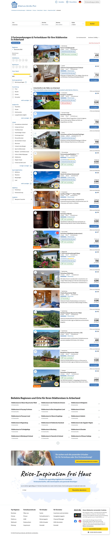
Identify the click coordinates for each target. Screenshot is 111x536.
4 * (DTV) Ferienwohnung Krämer (70, 253)
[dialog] (95, 520)
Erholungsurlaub (23, 135)
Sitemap (13, 525)
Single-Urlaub (23, 159)
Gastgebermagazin (59, 516)
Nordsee (13, 513)
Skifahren (23, 172)
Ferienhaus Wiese (65, 114)
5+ (26, 60)
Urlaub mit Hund (23, 127)
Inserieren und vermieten (61, 513)
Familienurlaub (23, 129)
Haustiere (23, 106)
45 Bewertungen (71, 217)
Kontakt (42, 525)
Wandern (23, 175)
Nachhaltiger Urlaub (23, 132)
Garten (23, 94)
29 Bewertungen (71, 256)
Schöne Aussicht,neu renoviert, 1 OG (71, 333)
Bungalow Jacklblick (66, 94)
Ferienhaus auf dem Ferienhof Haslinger (72, 134)
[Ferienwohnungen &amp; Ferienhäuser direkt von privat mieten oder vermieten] (23, 6)
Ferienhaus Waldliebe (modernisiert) (71, 233)
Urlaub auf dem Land (23, 162)
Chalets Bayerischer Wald (68, 293)
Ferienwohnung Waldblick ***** (69, 154)
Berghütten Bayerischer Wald (69, 352)
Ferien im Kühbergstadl (67, 48)
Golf (23, 180)
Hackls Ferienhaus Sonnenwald (69, 174)
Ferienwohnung (23, 192)
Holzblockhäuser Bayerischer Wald (71, 313)
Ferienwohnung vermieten (92, 2)
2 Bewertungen (70, 70)
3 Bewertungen (70, 97)
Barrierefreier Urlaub (23, 140)
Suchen (92, 23)
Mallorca (13, 519)
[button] (95, 532)
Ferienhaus (23, 189)
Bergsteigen (23, 177)
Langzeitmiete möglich (23, 115)
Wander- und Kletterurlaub (23, 151)
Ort (13, 22)
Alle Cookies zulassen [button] (95, 529)
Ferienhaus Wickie (66, 213)
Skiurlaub (23, 143)
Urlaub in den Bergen (23, 146)
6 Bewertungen (70, 375)
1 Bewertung (70, 276)
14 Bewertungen (71, 157)
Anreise (44, 22)
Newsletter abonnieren (79, 490)
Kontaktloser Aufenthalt (23, 124)
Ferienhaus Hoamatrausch (68, 372)
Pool (23, 89)
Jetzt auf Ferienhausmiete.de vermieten (87, 461)
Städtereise (23, 157)
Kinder (23, 109)
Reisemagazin (44, 519)
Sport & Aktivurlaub (23, 149)
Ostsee (13, 516)
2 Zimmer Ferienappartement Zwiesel (71, 67)
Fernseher (23, 97)
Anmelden (61, 2)
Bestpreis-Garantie (23, 199)
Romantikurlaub (23, 138)
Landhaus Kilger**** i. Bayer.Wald (70, 194)
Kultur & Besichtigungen (23, 154)
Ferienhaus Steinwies (66, 273)
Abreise (58, 22)
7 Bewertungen (70, 236)
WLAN (23, 91)
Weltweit (14, 522)
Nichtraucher (23, 112)
